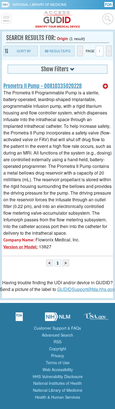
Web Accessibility (57, 369)
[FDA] (109, 4)
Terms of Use (58, 362)
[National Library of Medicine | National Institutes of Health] (57, 318)
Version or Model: (20, 247)
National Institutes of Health (57, 383)
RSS (57, 341)
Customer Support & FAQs (57, 328)
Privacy (57, 355)
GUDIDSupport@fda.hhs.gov (85, 289)
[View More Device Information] (105, 86)
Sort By (24, 50)
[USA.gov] (95, 318)
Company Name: (18, 240)
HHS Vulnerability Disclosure (58, 376)
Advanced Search (57, 335)
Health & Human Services (57, 397)
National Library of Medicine (40, 4)
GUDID (57, 19)
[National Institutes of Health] (7, 4)
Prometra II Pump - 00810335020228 (42, 86)
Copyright (57, 348)
